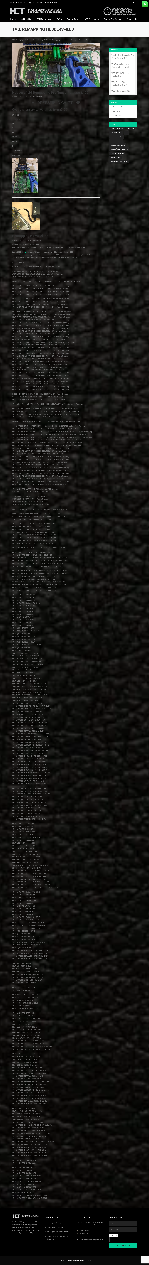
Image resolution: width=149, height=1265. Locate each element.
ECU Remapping (44, 19)
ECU (126, 133)
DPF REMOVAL (116, 133)
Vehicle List (26, 19)
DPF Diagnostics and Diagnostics (58, 1232)
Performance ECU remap (55, 1227)
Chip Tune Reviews (35, 3)
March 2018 (117, 115)
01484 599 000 (85, 1234)
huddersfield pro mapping (119, 149)
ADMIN (26, 97)
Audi (26, 252)
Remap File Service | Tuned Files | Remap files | (58, 1237)
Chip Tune (130, 128)
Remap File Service (113, 19)
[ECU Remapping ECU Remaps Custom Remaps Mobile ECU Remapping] (36, 11)
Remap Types (73, 19)
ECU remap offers (117, 137)
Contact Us (20, 3)
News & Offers (51, 3)
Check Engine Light (117, 128)
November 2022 (118, 107)
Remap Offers (115, 157)
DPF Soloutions (92, 19)
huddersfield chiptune (118, 145)
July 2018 (116, 111)
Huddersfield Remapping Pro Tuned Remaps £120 (50, 93)
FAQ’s (59, 19)
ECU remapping (116, 141)
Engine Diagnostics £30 (121, 91)
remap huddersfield (117, 153)
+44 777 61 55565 (86, 1231)
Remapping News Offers (30, 236)
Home (11, 3)
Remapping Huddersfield (119, 161)
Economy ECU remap (54, 1223)
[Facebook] (136, 2)
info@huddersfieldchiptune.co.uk (92, 1240)
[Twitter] (133, 2)
